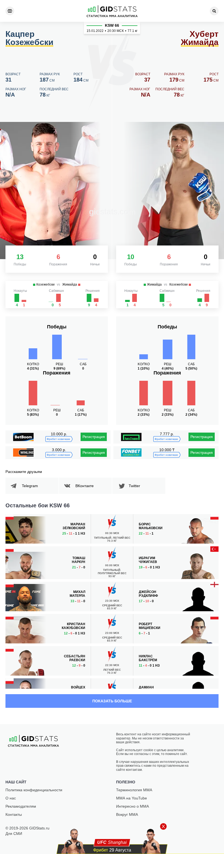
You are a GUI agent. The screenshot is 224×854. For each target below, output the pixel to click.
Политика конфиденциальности (33, 790)
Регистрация (93, 437)
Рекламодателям (20, 806)
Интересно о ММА (132, 806)
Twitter (134, 486)
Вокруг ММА (127, 814)
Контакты (13, 814)
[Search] (214, 11)
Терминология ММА (134, 790)
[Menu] (9, 11)
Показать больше (112, 701)
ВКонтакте (84, 486)
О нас (10, 798)
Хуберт (200, 38)
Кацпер (29, 38)
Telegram (30, 486)
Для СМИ (13, 833)
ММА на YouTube (131, 798)
